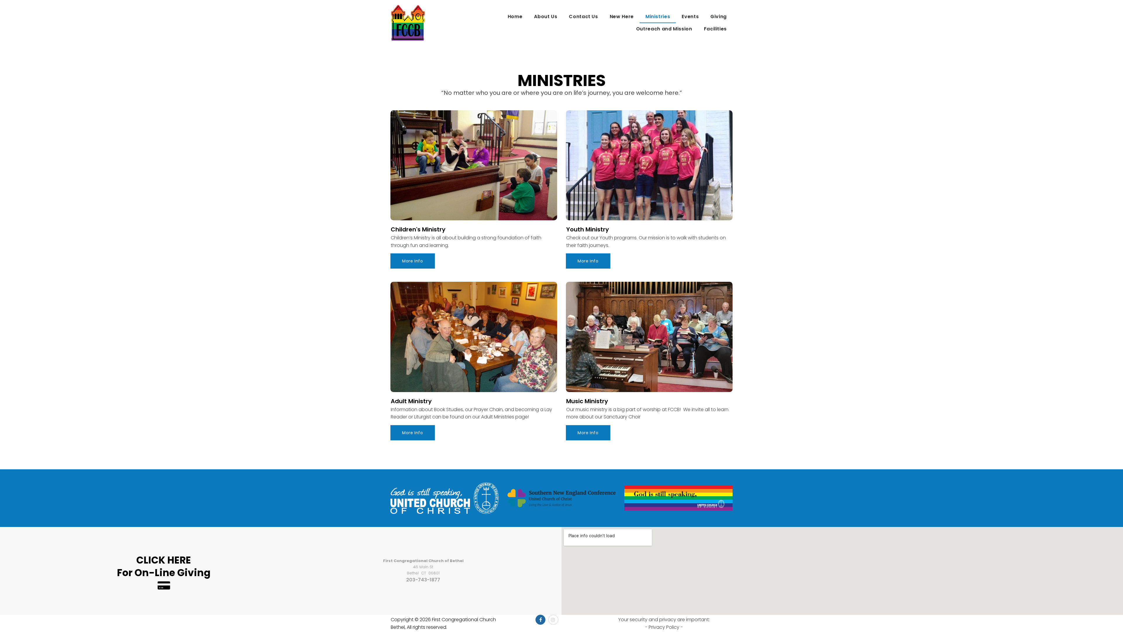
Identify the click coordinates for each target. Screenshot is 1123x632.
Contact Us (583, 16)
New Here (622, 16)
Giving (718, 16)
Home (515, 16)
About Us (545, 16)
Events (690, 16)
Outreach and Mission (664, 28)
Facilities (715, 28)
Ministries (657, 16)
